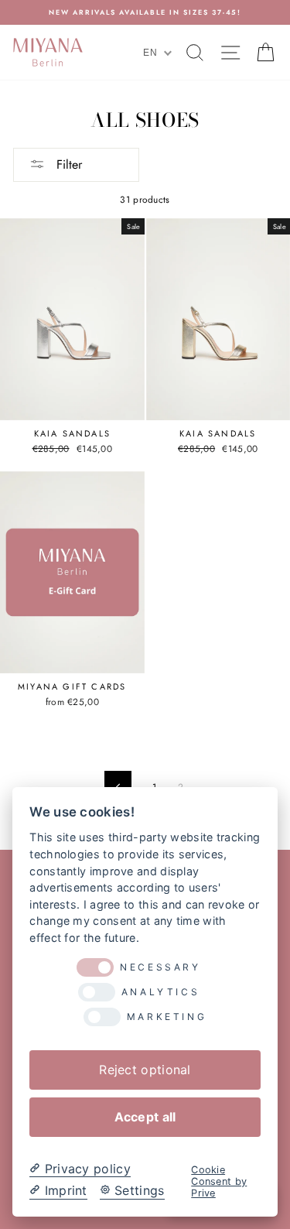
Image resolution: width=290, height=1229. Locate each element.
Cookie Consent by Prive (219, 1182)
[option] (145, 12)
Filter (67, 164)
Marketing (166, 1017)
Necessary (160, 967)
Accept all (145, 1117)
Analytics (160, 992)
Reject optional (144, 1069)
